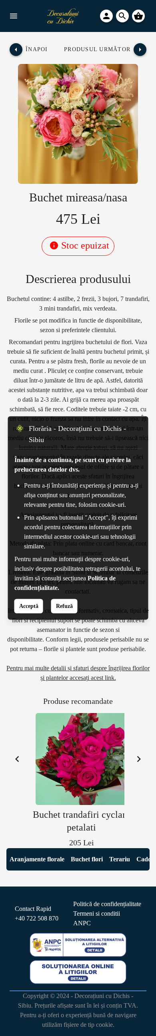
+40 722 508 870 (36, 918)
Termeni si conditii (96, 913)
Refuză (64, 606)
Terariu (119, 859)
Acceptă (28, 606)
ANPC (82, 923)
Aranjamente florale (37, 859)
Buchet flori (87, 859)
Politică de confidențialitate (107, 904)
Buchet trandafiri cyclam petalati (81, 821)
